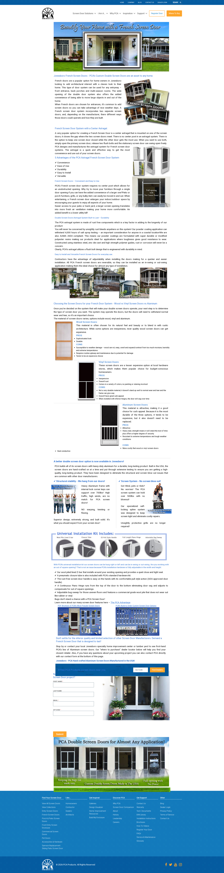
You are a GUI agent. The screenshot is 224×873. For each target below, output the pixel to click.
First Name (58, 681)
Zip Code (57, 710)
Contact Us (149, 2)
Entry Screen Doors (50, 811)
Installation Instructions (146, 818)
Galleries (92, 803)
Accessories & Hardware (52, 842)
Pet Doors (46, 838)
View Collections (49, 807)
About (115, 811)
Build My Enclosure (97, 817)
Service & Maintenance (146, 837)
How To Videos (143, 826)
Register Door (157, 13)
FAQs (139, 833)
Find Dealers (157, 670)
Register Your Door (144, 830)
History (116, 815)
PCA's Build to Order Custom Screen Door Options (136, 606)
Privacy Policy (166, 811)
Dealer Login (162, 2)
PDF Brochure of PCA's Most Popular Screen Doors (79, 606)
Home (122, 2)
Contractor (70, 807)
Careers (116, 822)
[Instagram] (180, 865)
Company (131, 2)
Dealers (69, 811)
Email (56, 700)
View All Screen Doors (51, 803)
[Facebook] (166, 865)
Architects (70, 815)
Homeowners (71, 803)
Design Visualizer (96, 807)
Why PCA (116, 803)
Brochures (141, 822)
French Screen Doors (50, 815)
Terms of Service (167, 815)
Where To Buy (174, 13)
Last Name (57, 691)
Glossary (140, 841)
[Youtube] (175, 865)
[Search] (180, 2)
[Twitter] (170, 865)
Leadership (117, 818)
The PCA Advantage (120, 602)
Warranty (140, 807)
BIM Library (141, 815)
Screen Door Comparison (123, 807)
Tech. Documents (144, 811)
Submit (59, 734)
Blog (140, 2)
